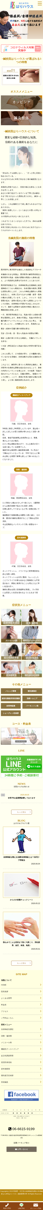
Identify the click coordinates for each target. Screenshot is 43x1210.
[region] (21, 24)
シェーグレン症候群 (11, 713)
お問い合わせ (22, 1149)
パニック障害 (11, 691)
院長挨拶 (4, 991)
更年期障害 (5, 1069)
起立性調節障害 (7, 1056)
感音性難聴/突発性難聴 (11, 698)
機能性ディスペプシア (10, 1049)
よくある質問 (6, 998)
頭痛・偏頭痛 (6, 1036)
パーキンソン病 (32, 706)
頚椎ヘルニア (32, 698)
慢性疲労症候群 (7, 1075)
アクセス (4, 1011)
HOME (3, 985)
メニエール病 (6, 1042)
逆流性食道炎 (6, 1062)
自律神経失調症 (7, 1029)
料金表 (3, 1005)
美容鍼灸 (4, 1082)
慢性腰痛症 (32, 691)
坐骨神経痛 (10, 706)
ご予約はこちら (7, 1018)
